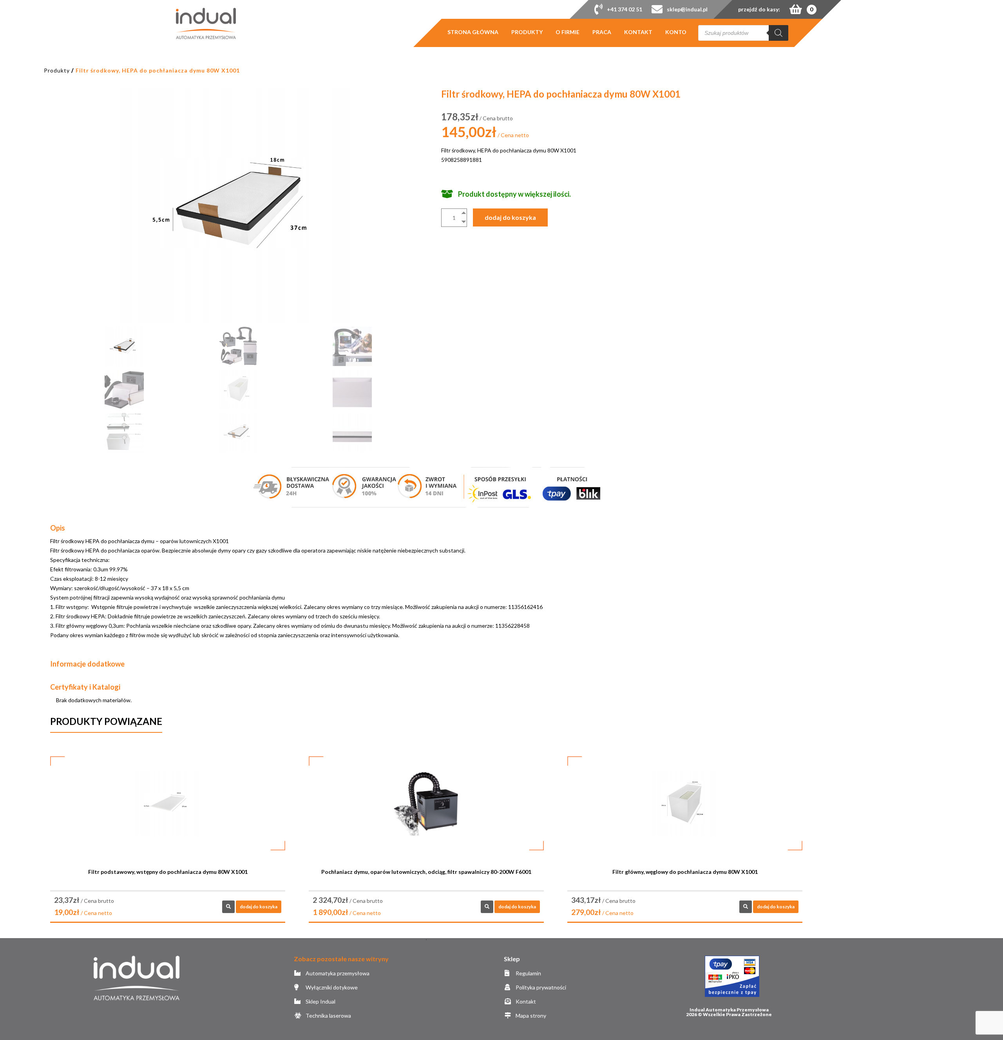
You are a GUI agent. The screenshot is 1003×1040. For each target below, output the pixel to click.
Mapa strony (530, 1015)
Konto (675, 32)
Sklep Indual (319, 1001)
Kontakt (638, 32)
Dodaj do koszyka (510, 217)
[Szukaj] (778, 33)
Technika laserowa (327, 1015)
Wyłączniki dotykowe (331, 987)
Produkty (527, 32)
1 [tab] (426, 940)
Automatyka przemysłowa (336, 973)
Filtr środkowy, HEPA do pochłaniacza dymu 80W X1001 (158, 70)
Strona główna (472, 32)
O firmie (567, 32)
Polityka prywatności (540, 987)
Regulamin (527, 973)
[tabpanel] (167, 841)
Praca (601, 32)
